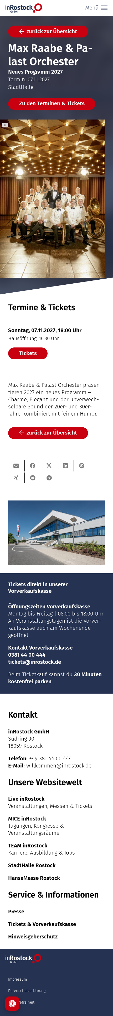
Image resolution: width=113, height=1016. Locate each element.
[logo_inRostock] (24, 8)
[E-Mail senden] (16, 465)
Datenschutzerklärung (26, 990)
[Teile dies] (33, 465)
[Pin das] (82, 465)
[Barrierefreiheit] (12, 1003)
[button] (96, 8)
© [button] (5, 125)
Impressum (17, 979)
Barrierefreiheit (21, 1002)
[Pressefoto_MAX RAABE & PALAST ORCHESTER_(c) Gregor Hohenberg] (56, 199)
